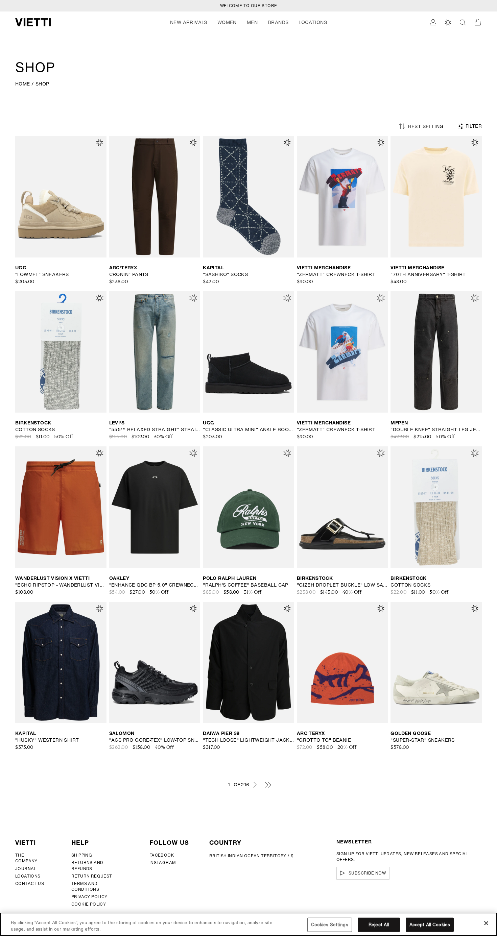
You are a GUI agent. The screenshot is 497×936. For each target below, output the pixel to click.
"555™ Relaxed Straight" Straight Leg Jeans (154, 429)
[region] (248, 924)
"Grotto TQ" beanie (324, 740)
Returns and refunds (87, 865)
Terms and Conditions (85, 886)
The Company (26, 858)
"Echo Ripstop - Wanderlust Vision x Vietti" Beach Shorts (60, 585)
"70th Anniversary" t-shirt (428, 274)
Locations (28, 876)
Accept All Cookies (429, 924)
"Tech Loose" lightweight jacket (248, 740)
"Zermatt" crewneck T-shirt (336, 274)
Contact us (29, 883)
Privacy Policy (89, 897)
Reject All (379, 924)
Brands (278, 22)
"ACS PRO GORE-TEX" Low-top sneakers (154, 740)
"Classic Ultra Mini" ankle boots (248, 429)
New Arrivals (188, 22)
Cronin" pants (128, 274)
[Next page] (255, 784)
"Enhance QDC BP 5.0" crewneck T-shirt (154, 585)
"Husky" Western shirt (47, 740)
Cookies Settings (329, 924)
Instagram (162, 862)
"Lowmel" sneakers (42, 274)
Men (252, 22)
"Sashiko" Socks (225, 274)
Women (227, 22)
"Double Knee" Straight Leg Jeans (436, 429)
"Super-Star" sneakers (422, 740)
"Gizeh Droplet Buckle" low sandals (342, 585)
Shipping (81, 855)
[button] (188, 22)
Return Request (91, 876)
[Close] (486, 923)
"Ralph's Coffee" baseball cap (245, 585)
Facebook (161, 855)
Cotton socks (35, 429)
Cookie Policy (88, 904)
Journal (26, 868)
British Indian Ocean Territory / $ (251, 856)
